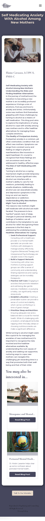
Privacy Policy (23, 511)
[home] (5, 5)
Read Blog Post (22, 420)
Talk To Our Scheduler (22, 493)
